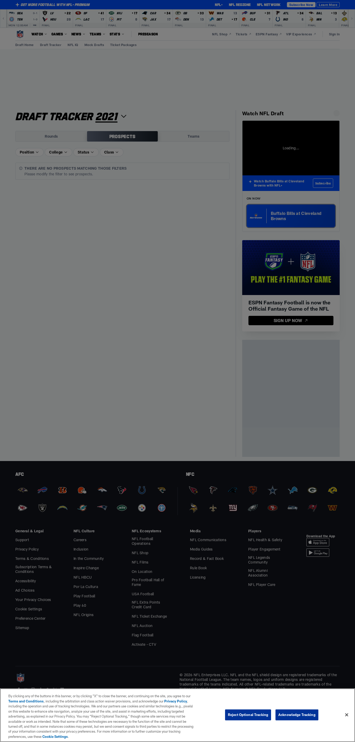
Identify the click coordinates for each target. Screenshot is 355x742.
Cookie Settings (55, 736)
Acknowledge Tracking (296, 715)
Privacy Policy (175, 701)
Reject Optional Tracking (248, 715)
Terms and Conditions (26, 701)
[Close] (346, 715)
